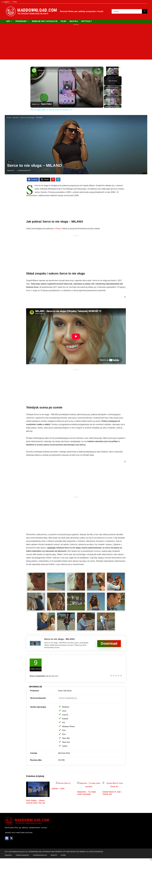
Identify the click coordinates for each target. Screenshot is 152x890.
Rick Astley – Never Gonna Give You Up (35, 801)
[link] (34, 70)
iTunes (58, 229)
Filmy (63, 21)
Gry (8, 21)
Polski (15, 2)
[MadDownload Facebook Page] (7, 838)
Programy (21, 21)
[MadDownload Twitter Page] (11, 838)
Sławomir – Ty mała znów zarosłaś (86, 793)
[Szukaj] (144, 11)
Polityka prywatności (22, 855)
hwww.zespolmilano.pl (67, 698)
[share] (99, 69)
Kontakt (63, 855)
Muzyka (74, 21)
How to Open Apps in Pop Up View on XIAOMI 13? (63, 70)
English (7, 2)
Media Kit (54, 855)
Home (9, 117)
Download (109, 643)
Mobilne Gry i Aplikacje (44, 21)
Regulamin (8, 855)
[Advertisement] (76, 43)
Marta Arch (10, 170)
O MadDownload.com (40, 855)
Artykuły (86, 21)
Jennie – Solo (58, 788)
